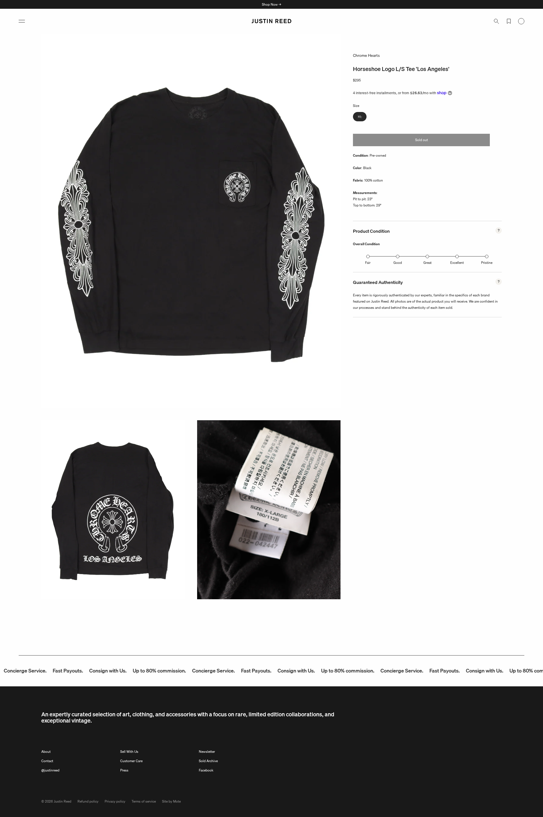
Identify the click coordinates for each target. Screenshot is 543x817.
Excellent (457, 262)
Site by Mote (171, 801)
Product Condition (371, 231)
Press (124, 770)
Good (397, 262)
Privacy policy (115, 801)
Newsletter (207, 751)
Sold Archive (208, 761)
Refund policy (87, 801)
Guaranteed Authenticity (378, 282)
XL (362, 117)
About (46, 751)
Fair (367, 262)
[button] (22, 21)
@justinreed (50, 770)
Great (427, 262)
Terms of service (144, 801)
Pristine (486, 262)
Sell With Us (129, 751)
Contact (47, 761)
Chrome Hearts (366, 55)
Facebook (206, 770)
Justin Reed (62, 801)
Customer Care (131, 761)
